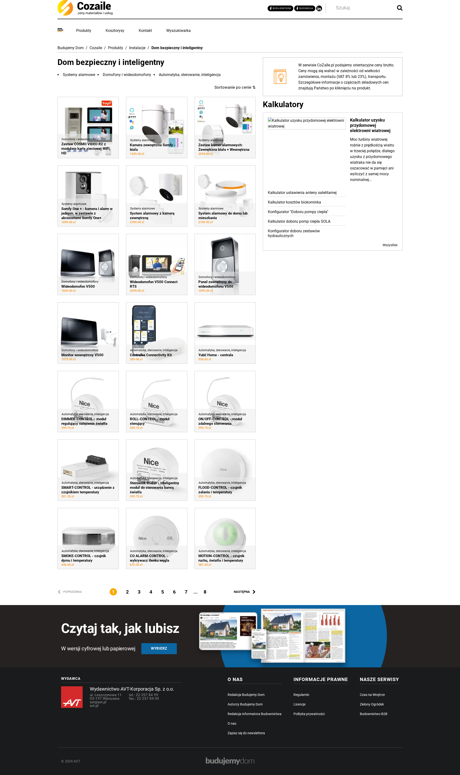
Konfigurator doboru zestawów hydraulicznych (294, 233)
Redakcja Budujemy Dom (246, 695)
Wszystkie (390, 245)
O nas (232, 723)
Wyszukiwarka (178, 30)
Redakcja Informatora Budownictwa (255, 714)
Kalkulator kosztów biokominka (294, 202)
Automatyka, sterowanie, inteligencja (190, 74)
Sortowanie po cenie (235, 87)
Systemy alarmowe (79, 74)
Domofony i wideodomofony (127, 74)
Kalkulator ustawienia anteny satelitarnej (302, 192)
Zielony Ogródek (372, 704)
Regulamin (301, 695)
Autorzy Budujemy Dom (245, 704)
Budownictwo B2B (373, 714)
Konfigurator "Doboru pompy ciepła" (298, 212)
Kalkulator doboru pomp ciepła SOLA (299, 221)
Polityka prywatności (309, 714)
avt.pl (94, 706)
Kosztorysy (115, 30)
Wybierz (159, 648)
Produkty (83, 30)
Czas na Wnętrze (372, 695)
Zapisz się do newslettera (246, 733)
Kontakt (145, 30)
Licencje (299, 704)
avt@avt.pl (98, 702)
